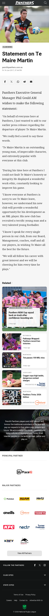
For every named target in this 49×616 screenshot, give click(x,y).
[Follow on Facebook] (35, 565)
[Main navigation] (3, 2)
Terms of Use (18, 594)
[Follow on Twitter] (40, 565)
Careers (9, 600)
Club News (7, 47)
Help (15, 600)
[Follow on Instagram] (45, 565)
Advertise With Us (36, 600)
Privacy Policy (30, 594)
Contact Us (23, 600)
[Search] (45, 3)
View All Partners (25, 553)
